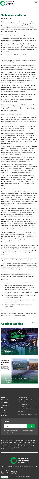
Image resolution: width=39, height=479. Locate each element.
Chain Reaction (5, 405)
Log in (28, 476)
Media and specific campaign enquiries (27, 414)
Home (3, 397)
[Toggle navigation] (36, 3)
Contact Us (4, 413)
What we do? (4, 402)
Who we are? (4, 400)
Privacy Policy (4, 415)
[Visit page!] (3, 472)
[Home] (7, 3)
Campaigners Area (19, 476)
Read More (35, 323)
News (2, 407)
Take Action (4, 410)
